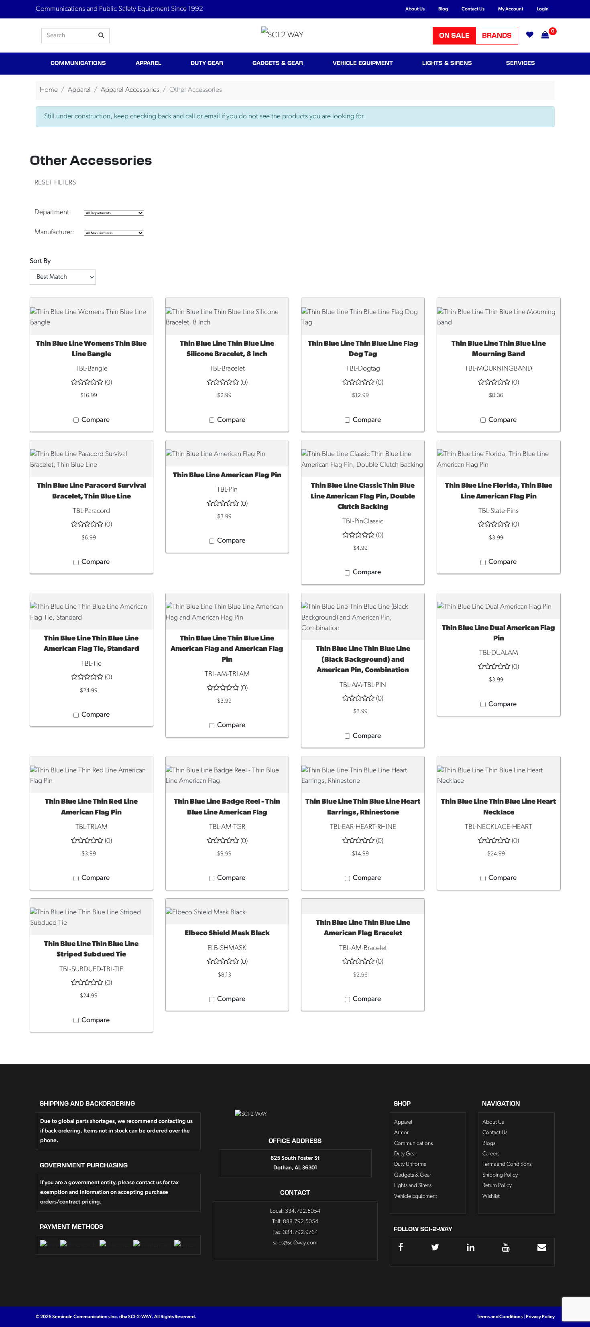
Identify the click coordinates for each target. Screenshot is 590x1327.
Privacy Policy (540, 1317)
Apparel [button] (148, 63)
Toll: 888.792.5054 (295, 1222)
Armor (401, 1133)
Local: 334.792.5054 (295, 1211)
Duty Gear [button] (207, 63)
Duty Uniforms (410, 1164)
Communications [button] (78, 63)
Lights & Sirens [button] (447, 63)
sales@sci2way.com (295, 1243)
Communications (413, 1144)
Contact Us (473, 9)
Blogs (488, 1144)
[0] (541, 36)
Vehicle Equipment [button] (363, 63)
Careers (490, 1154)
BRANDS (497, 35)
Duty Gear (405, 1154)
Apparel (79, 90)
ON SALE (454, 35)
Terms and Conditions (506, 1164)
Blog (443, 9)
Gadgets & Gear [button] (277, 63)
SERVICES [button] (520, 63)
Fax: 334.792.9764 (295, 1233)
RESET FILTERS (55, 182)
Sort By (40, 261)
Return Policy (497, 1186)
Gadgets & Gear (412, 1175)
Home (49, 90)
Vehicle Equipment (415, 1196)
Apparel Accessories (130, 90)
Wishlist (491, 1196)
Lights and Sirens (412, 1186)
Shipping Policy (500, 1175)
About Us (415, 9)
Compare (95, 420)
